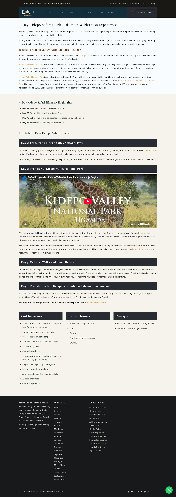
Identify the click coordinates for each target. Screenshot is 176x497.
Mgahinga (58, 429)
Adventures (94, 425)
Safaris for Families (98, 443)
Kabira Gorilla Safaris (97, 302)
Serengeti (58, 461)
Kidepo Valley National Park (31, 64)
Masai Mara (59, 465)
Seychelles (58, 454)
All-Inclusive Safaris (98, 422)
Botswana (58, 447)
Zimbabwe (58, 443)
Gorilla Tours (95, 418)
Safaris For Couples (98, 440)
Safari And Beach (97, 414)
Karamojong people (141, 249)
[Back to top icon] (154, 491)
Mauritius (58, 458)
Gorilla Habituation (98, 407)
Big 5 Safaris (95, 450)
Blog (153, 3)
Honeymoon (95, 411)
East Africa (123, 3)
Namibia (58, 450)
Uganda (85, 55)
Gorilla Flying (95, 429)
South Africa (135, 3)
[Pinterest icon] (141, 491)
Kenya (57, 414)
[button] (169, 490)
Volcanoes (58, 432)
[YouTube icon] (135, 491)
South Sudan (60, 472)
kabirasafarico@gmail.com (58, 3)
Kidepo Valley (151, 150)
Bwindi (57, 425)
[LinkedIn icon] (138, 491)
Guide (146, 3)
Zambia (57, 440)
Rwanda (57, 418)
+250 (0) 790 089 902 (33, 3)
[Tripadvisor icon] (148, 491)
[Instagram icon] (145, 491)
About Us (112, 3)
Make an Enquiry (145, 12)
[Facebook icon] (128, 491)
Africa (56, 407)
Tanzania (58, 422)
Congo (57, 468)
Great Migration (96, 432)
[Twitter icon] (132, 491)
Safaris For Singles (97, 436)
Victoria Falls (59, 436)
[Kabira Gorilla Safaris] (27, 12)
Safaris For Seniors (97, 447)
